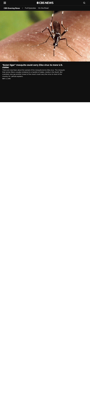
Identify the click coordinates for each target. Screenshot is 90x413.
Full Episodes (30, 8)
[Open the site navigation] (17, 3)
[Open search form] (84, 3)
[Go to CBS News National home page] (45, 3)
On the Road (43, 8)
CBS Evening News (12, 8)
